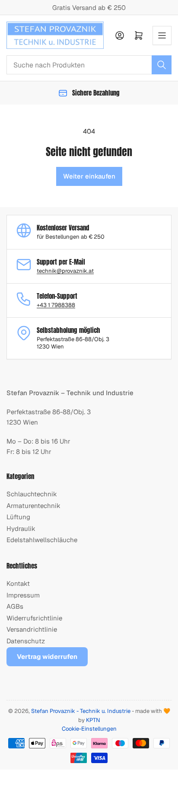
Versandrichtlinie (31, 629)
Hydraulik (20, 528)
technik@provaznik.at (65, 271)
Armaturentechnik (33, 506)
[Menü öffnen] (162, 35)
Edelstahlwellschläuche (41, 540)
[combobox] (89, 64)
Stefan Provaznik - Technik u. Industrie (80, 711)
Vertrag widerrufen (47, 656)
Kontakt (18, 583)
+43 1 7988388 (56, 305)
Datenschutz (25, 641)
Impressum (23, 595)
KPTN (93, 720)
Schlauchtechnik (31, 494)
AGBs (14, 606)
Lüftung (18, 517)
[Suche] (161, 65)
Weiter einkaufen (89, 176)
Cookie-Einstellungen (89, 728)
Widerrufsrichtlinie (34, 618)
